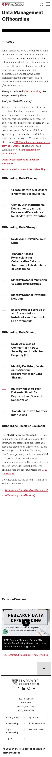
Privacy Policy (12, 717)
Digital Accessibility (11, 731)
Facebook (18, 688)
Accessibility (11, 723)
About (10, 41)
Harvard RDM (36, 729)
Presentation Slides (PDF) (17, 654)
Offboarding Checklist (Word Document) (26, 490)
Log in (8, 738)
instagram (28, 688)
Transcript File (40, 654)
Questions (34, 717)
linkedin (23, 688)
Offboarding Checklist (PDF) (20, 495)
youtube (33, 688)
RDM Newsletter (37, 723)
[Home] (13, 4)
